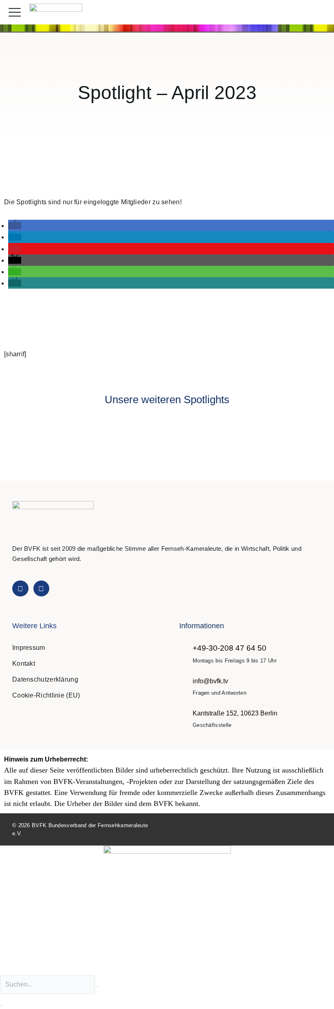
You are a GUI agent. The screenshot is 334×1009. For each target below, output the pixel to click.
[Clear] (97, 986)
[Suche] (1, 1006)
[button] (319, 12)
